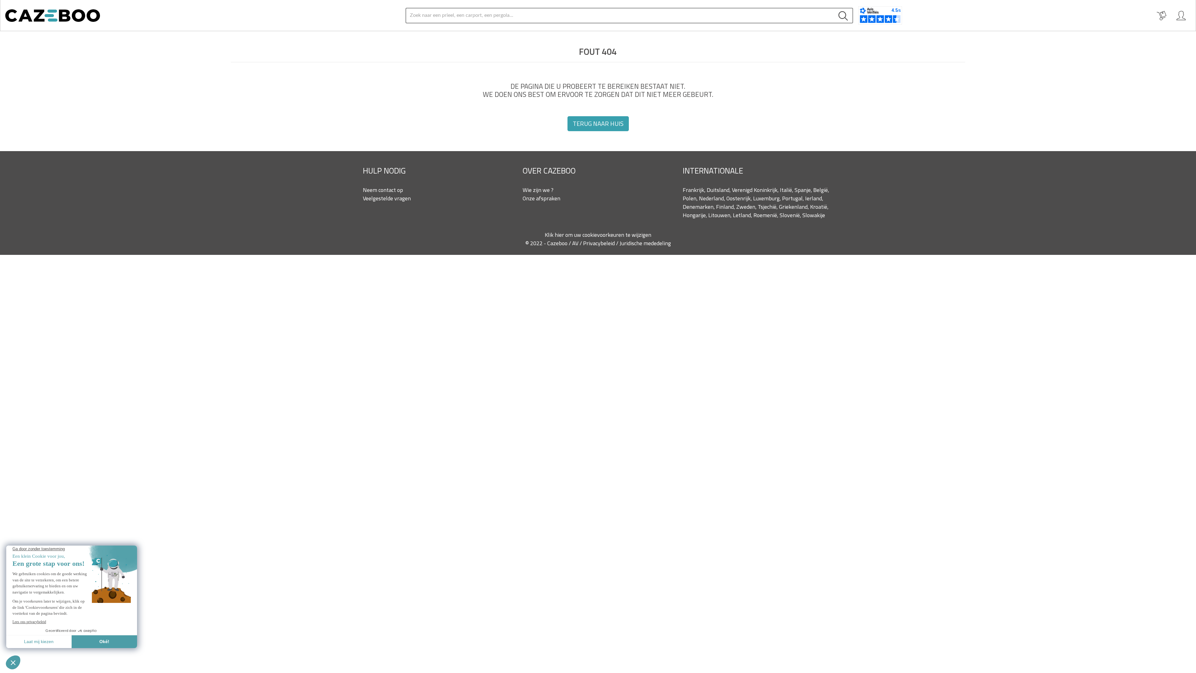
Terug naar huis (598, 123)
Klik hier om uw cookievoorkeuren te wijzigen (598, 235)
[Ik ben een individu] (1181, 15)
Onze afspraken (541, 198)
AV (576, 243)
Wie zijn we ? (538, 190)
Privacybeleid (599, 243)
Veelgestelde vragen (387, 198)
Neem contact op (383, 190)
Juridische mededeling (645, 243)
